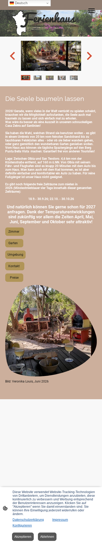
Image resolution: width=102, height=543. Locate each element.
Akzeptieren (22, 537)
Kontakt (15, 266)
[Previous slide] (13, 56)
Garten (14, 243)
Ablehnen (47, 537)
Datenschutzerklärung (28, 520)
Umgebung (15, 254)
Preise (14, 277)
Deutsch (20, 3)
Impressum (60, 520)
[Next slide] (88, 56)
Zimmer (15, 231)
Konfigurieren (22, 525)
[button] (25, 77)
